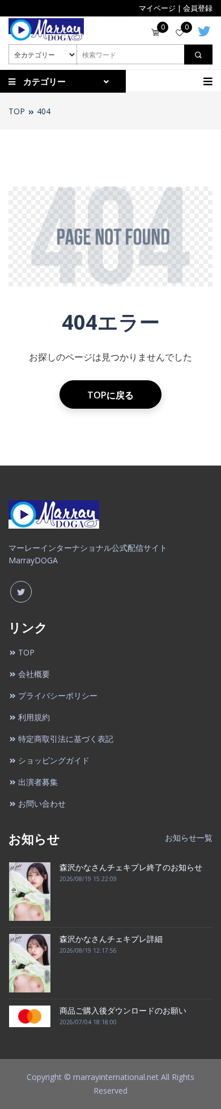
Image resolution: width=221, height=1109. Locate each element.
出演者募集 (38, 781)
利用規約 (34, 717)
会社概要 (34, 673)
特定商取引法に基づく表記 (65, 738)
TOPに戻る (110, 395)
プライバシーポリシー (57, 695)
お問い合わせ (42, 803)
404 (43, 111)
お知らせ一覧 (188, 837)
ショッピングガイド (54, 760)
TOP (16, 111)
